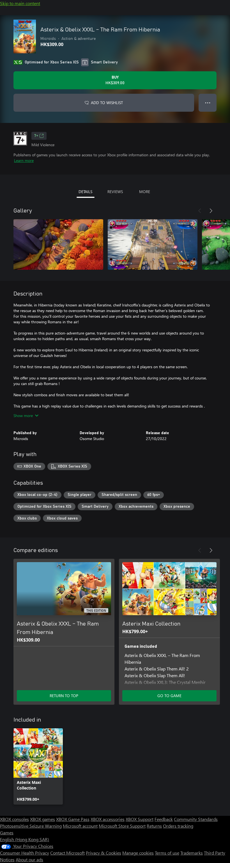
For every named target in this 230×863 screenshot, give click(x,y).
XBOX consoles (14, 819)
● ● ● (207, 102)
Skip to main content (20, 3)
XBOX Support (139, 819)
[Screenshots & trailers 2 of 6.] (152, 244)
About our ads (29, 859)
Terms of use (167, 853)
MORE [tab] (144, 191)
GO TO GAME (169, 695)
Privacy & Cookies (103, 853)
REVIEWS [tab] (115, 191)
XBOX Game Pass (72, 819)
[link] (38, 766)
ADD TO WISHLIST (107, 102)
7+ (36, 136)
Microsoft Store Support (122, 826)
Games (6, 832)
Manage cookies (138, 853)
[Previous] (199, 211)
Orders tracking (178, 826)
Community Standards (196, 819)
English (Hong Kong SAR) (24, 839)
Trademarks (191, 853)
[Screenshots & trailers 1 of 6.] (58, 244)
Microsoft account (80, 826)
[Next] (211, 211)
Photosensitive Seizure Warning (31, 826)
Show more (23, 415)
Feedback (164, 819)
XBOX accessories (108, 819)
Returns (154, 826)
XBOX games (42, 819)
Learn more (24, 160)
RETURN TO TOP (64, 695)
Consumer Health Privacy (24, 853)
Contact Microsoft (67, 853)
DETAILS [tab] (85, 191)
